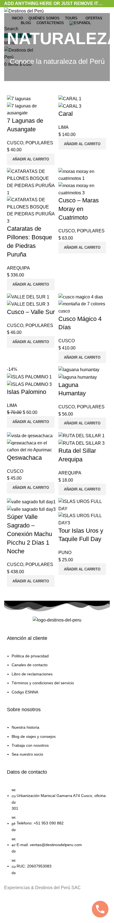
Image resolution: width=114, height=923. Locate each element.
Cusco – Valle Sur (31, 311)
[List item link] (57, 677)
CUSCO (15, 142)
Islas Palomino (26, 391)
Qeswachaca (24, 457)
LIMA (63, 127)
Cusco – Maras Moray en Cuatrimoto (78, 209)
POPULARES (39, 142)
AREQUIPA (18, 268)
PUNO (64, 552)
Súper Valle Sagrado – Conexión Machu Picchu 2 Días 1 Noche (29, 533)
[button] (31, 159)
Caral (65, 113)
